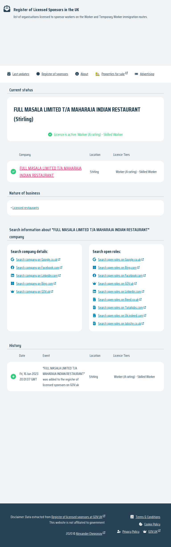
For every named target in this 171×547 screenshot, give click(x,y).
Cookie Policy (152, 524)
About (84, 74)
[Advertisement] (85, 44)
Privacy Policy (130, 531)
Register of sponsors (55, 74)
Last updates (20, 74)
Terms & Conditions (148, 517)
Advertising (147, 74)
